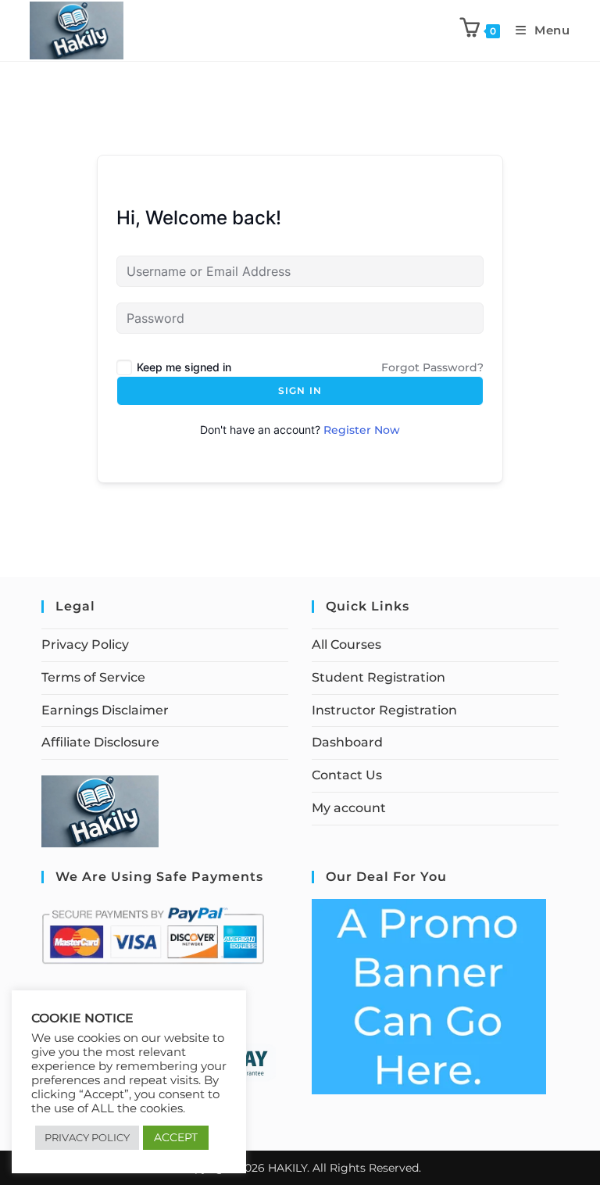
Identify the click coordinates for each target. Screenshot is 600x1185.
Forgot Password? (432, 367)
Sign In (300, 390)
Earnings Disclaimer (105, 710)
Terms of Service (93, 677)
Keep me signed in (184, 367)
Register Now (361, 430)
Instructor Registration (384, 710)
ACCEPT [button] (176, 1137)
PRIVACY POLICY (87, 1137)
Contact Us (347, 775)
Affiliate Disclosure (100, 742)
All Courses (346, 644)
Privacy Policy (85, 644)
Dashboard (347, 742)
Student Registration (378, 677)
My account (349, 807)
